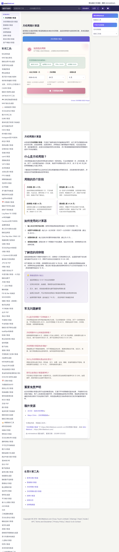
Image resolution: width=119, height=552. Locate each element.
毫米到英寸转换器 (8, 411)
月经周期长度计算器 (34, 491)
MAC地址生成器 (8, 103)
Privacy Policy (58, 522)
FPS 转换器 (6, 176)
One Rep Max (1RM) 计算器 (11, 236)
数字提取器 (6, 468)
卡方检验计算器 (7, 309)
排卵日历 (30, 500)
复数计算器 (6, 350)
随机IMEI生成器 (7, 195)
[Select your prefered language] (103, 8)
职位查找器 (6, 54)
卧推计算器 (6, 335)
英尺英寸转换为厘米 (9, 77)
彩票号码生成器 (7, 65)
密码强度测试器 (7, 396)
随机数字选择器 (7, 480)
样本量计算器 (7, 134)
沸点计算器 (6, 316)
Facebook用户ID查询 (9, 221)
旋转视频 (5, 343)
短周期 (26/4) (46, 64)
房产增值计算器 (8, 43)
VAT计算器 (6, 164)
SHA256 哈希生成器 (9, 377)
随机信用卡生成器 (8, 62)
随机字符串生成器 (8, 206)
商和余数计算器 (7, 145)
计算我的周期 (57, 91)
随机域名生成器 (7, 415)
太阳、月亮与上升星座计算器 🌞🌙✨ (11, 84)
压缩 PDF (5, 404)
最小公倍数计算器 (8, 502)
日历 (3, 510)
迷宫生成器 (6, 525)
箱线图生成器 (7, 476)
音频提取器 (6, 69)
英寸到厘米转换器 (8, 537)
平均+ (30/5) (59, 64)
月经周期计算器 (32, 487)
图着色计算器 (7, 483)
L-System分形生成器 (9, 255)
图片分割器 (6, 449)
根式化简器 (6, 305)
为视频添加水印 (7, 385)
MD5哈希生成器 (8, 362)
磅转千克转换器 (7, 210)
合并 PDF (5, 312)
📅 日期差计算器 (8, 202)
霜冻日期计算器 (8, 39)
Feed (80, 519)
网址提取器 (6, 73)
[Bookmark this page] (108, 8)
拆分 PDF (5, 464)
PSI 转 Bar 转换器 (8, 293)
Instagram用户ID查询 (9, 138)
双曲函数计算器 (7, 392)
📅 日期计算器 (7, 381)
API (32, 522)
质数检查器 (6, 160)
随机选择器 (6, 233)
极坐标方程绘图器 (8, 259)
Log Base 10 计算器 (9, 214)
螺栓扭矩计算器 (7, 521)
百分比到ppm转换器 (9, 248)
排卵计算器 (31, 496)
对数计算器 (6, 267)
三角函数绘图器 (7, 514)
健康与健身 (6, 8)
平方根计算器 (7, 499)
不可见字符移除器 (8, 445)
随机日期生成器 (7, 419)
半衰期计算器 (7, 320)
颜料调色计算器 (7, 442)
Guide (85, 519)
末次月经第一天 (34, 72)
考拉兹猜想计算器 (8, 369)
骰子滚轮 (5, 347)
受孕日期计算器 (32, 478)
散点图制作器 (7, 487)
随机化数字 (6, 278)
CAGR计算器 (6, 88)
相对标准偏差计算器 (9, 81)
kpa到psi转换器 (7, 331)
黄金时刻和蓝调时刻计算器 (11, 373)
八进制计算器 (7, 540)
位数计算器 (6, 244)
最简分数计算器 (7, 472)
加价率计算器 (7, 491)
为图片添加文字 (7, 271)
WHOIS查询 (6, 297)
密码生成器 (6, 495)
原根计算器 (6, 529)
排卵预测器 (31, 505)
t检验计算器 (6, 430)
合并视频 (5, 187)
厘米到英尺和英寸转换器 (11, 122)
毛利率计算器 (7, 183)
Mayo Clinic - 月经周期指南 (38, 415)
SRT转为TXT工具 (8, 96)
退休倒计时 (6, 461)
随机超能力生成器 (8, 453)
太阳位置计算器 (7, 172)
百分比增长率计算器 (9, 438)
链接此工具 (97, 20)
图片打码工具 (7, 115)
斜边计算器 (6, 141)
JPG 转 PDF (6, 263)
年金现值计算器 (7, 324)
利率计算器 (6, 544)
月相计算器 (6, 282)
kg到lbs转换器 (7, 198)
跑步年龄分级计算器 (9, 457)
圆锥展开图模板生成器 (10, 533)
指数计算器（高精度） (10, 301)
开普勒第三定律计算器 (10, 354)
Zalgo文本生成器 (8, 366)
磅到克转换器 (7, 426)
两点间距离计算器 (8, 339)
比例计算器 (6, 119)
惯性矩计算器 (7, 434)
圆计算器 (5, 407)
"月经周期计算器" (32, 427)
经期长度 (73, 72)
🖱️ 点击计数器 (7, 286)
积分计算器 (6, 400)
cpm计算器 (6, 157)
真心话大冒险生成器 (9, 229)
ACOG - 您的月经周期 (36, 411)
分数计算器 (6, 252)
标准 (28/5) (34, 64)
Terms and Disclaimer (44, 522)
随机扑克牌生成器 (8, 92)
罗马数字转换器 (7, 191)
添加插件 (85, 8)
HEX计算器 (6, 130)
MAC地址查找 (7, 58)
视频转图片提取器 (8, 240)
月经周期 (53, 72)
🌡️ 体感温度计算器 (9, 107)
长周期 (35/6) (72, 64)
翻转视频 (5, 290)
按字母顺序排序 (7, 126)
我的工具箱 (97, 34)
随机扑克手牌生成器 (9, 328)
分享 (94, 8)
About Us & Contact (73, 522)
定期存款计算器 (7, 149)
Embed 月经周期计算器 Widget (80, 100)
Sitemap (73, 519)
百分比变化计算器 (8, 518)
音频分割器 (6, 153)
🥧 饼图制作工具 (8, 423)
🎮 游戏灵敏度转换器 (9, 100)
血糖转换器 (6, 225)
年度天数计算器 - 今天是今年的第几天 (11, 274)
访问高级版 (97, 29)
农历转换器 (6, 168)
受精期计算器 (32, 482)
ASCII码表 (5, 506)
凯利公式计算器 (7, 388)
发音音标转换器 (7, 548)
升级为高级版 (99, 25)
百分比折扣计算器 (8, 111)
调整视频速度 (7, 179)
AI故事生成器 (6, 358)
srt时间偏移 (6, 217)
